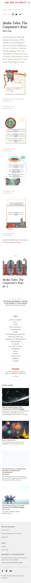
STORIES (15, 361)
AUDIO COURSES (15, 320)
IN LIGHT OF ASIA (15, 346)
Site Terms (4, 550)
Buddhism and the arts (15, 10)
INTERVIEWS (15, 349)
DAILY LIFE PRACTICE (15, 337)
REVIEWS (15, 358)
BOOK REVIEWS (15, 329)
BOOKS (15, 332)
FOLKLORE (15, 344)
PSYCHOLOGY (15, 356)
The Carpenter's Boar (13, 242)
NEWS (15, 351)
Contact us (4, 537)
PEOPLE (15, 354)
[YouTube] (11, 571)
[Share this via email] (20, 14)
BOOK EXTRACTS (15, 327)
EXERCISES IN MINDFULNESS (15, 339)
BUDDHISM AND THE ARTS (15, 334)
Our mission (5, 530)
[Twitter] (7, 571)
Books (5, 10)
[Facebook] (2, 571)
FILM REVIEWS (15, 341)
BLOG (15, 322)
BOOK (15, 325)
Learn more (15, 376)
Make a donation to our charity (11, 533)
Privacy (3, 546)
